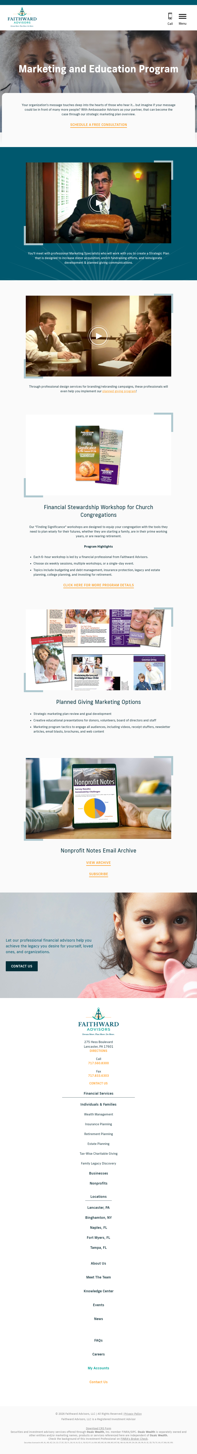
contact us (98, 1083)
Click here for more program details (98, 585)
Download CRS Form (98, 1428)
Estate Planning (98, 1144)
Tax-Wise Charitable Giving (99, 1153)
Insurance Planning (98, 1124)
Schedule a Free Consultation (98, 124)
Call (170, 24)
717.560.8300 (98, 1063)
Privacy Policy (133, 1414)
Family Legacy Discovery (98, 1163)
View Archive (98, 862)
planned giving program (119, 391)
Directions (98, 1051)
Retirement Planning (98, 1134)
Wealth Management (98, 1114)
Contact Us (21, 966)
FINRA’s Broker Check (134, 1439)
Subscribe (98, 874)
